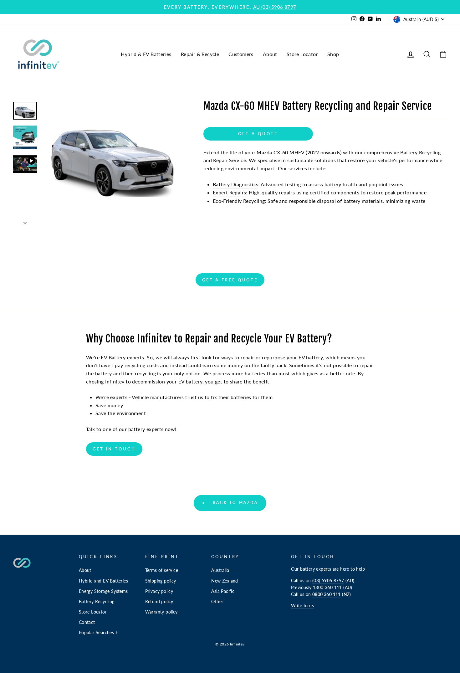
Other (217, 601)
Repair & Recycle (200, 54)
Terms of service (161, 570)
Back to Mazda (234, 502)
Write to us (302, 605)
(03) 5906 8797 (328, 580)
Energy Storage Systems (103, 591)
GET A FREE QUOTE (230, 279)
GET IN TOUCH (114, 448)
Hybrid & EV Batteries (146, 54)
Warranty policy (161, 611)
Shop (333, 54)
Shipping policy (160, 580)
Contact (87, 622)
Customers (240, 54)
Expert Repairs (229, 192)
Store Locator (302, 54)
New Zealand (224, 580)
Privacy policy (159, 591)
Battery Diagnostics (235, 184)
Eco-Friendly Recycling (239, 201)
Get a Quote (258, 133)
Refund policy (159, 601)
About (270, 54)
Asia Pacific (222, 591)
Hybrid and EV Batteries (103, 580)
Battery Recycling (97, 601)
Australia (220, 570)
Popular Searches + (98, 632)
